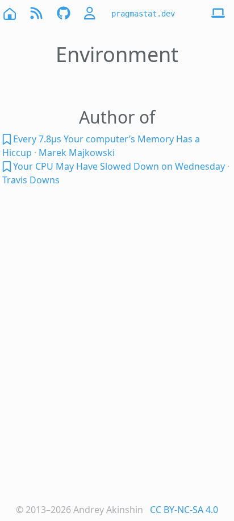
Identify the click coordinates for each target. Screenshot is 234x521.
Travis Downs (31, 180)
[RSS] (36, 13)
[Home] (9, 13)
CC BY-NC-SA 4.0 (184, 509)
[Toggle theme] (218, 13)
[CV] (91, 13)
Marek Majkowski (77, 152)
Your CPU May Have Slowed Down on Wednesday (119, 166)
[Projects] (63, 13)
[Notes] (7, 139)
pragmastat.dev (143, 13)
